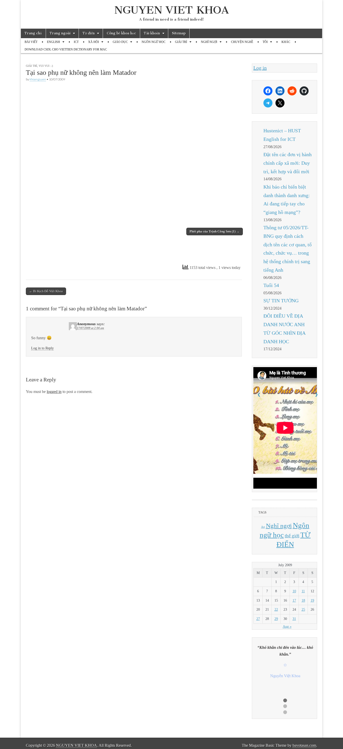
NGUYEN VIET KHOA (171, 10)
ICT (76, 42)
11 (303, 591)
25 (303, 609)
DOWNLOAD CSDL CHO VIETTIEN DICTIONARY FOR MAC (66, 49)
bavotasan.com (304, 745)
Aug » (287, 626)
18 (303, 600)
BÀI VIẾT (31, 42)
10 (294, 591)
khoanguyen (38, 79)
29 (276, 619)
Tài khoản (152, 33)
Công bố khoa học (121, 33)
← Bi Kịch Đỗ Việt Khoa (46, 291)
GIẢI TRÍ (181, 42)
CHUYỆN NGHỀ (242, 42)
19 (312, 600)
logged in (54, 391)
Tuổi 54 (271, 285)
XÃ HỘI (93, 42)
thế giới (292, 535)
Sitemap (179, 33)
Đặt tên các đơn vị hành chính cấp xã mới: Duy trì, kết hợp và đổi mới (287, 163)
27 (258, 619)
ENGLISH (53, 42)
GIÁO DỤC (120, 42)
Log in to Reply (42, 348)
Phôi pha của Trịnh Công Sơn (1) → (215, 231)
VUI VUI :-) (46, 65)
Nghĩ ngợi (279, 525)
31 (294, 619)
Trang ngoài (60, 33)
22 (276, 609)
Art (263, 527)
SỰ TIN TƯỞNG (281, 300)
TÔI (265, 42)
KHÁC (285, 42)
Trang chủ (33, 33)
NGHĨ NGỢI (209, 42)
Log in (260, 68)
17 (294, 600)
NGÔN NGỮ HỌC (153, 42)
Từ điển (89, 33)
